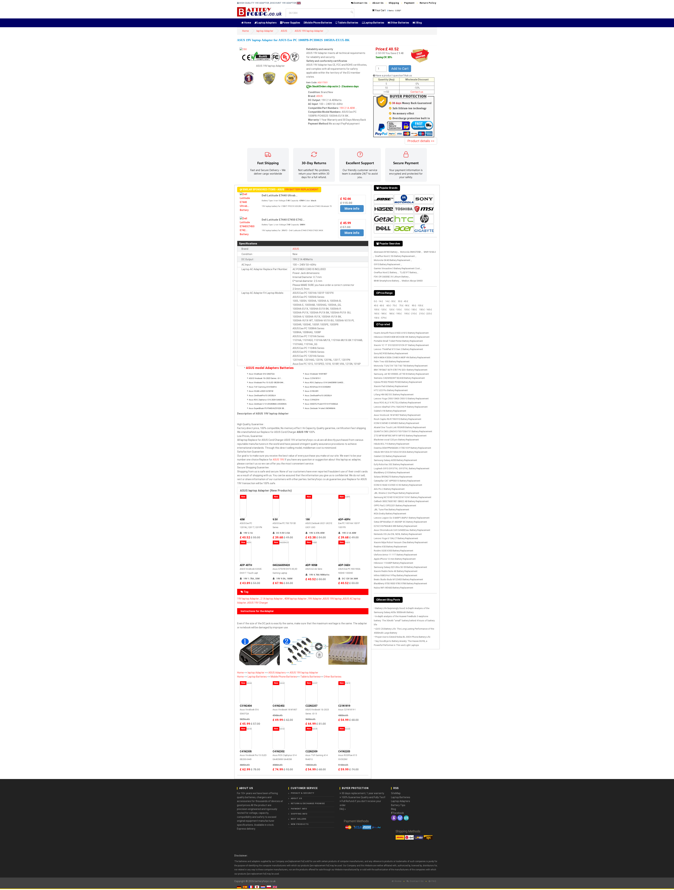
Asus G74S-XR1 (312, 391)
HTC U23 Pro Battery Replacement (391, 390)
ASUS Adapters (277, 672)
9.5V (275, 519)
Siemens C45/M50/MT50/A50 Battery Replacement (399, 378)
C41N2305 (246, 751)
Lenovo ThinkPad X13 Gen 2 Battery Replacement (398, 349)
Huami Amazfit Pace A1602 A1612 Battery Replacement (401, 333)
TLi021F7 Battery (408, 272)
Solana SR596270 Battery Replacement (393, 476)
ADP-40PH (344, 519)
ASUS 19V (278, 459)
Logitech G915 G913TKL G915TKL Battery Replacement (401, 468)
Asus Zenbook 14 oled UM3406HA (320, 408)
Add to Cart (399, 69)
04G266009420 (281, 565)
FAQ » (343, 809)
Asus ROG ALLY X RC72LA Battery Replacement (397, 402)
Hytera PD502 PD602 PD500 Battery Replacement (398, 382)
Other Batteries (400, 22)
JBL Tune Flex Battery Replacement (391, 509)
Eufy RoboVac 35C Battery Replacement (394, 464)
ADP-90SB (311, 565)
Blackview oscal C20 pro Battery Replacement (396, 439)
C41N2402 (279, 705)
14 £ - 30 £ (390, 301)
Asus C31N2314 (312, 400)
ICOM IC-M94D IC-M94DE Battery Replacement (396, 423)
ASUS (284, 31)
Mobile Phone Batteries (318, 22)
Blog (419, 22)
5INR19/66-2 (430, 252)
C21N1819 (344, 705)
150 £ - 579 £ (380, 317)
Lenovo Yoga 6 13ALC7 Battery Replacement (396, 538)
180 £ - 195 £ (395, 313)
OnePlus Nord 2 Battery (385, 272)
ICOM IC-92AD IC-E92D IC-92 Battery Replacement (398, 485)
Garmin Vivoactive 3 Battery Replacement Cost (397, 268)
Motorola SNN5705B (410, 252)
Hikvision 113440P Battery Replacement (393, 563)
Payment (409, 3)
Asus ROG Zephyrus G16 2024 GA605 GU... (268, 400)
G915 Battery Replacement (387, 264)
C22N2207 (311, 705)
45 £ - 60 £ (379, 305)
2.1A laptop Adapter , (272, 598)
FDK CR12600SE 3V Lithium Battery (391, 276)
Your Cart (380, 10)
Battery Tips (398, 805)
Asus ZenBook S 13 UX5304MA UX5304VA (267, 404)
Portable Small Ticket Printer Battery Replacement (398, 341)
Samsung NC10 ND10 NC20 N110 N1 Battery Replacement (402, 497)
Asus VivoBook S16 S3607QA (262, 374)
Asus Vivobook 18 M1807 (316, 374)
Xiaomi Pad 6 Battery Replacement (391, 386)
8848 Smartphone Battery (386, 280)
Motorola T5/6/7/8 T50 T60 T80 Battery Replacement (401, 365)
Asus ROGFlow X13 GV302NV (318, 387)
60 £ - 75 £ (391, 305)
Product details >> (420, 141)
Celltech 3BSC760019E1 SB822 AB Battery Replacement (401, 501)
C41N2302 (279, 751)
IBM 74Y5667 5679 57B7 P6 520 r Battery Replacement (400, 369)
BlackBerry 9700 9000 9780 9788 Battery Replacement (400, 583)
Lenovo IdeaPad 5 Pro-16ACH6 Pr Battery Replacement (401, 406)
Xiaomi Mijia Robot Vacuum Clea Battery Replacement (401, 542)
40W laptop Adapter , (296, 598)
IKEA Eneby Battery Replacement (390, 513)
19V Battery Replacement (302, 189)
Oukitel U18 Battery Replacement (390, 411)
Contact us (417, 91)
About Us (378, 3)
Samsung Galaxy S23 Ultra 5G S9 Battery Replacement (400, 567)
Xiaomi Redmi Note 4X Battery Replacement (395, 571)
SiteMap (396, 793)
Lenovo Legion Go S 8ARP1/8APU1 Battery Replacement (401, 517)
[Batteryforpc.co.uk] (259, 11)
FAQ (433, 881)
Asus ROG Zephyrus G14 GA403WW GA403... (325, 382)
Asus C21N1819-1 (313, 378)
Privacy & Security (302, 793)
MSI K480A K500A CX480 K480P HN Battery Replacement (402, 357)
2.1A (346, 108)
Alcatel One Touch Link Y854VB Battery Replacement (400, 427)
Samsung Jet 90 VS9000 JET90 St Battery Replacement (401, 374)
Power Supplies (291, 22)
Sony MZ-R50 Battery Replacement (391, 353)
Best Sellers (298, 819)
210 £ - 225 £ (425, 313)
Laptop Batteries (374, 22)
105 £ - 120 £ (380, 309)
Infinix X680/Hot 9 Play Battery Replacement (395, 575)
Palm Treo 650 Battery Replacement (391, 361)
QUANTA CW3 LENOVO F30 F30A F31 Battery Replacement (403, 431)
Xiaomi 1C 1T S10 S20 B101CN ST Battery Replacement (401, 345)
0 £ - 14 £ (378, 301)
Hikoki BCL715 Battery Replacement (391, 444)
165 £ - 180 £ (380, 313)
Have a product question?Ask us (394, 75)
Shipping (394, 3)
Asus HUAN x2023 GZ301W (261, 391)
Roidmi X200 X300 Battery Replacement (393, 550)
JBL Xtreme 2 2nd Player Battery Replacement (396, 493)
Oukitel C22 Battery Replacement (390, 456)
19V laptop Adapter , (248, 598)
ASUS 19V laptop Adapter (309, 31)
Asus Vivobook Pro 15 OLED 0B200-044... (267, 382)
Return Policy (428, 3)
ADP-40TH (246, 565)
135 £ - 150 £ (410, 309)
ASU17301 (323, 82)
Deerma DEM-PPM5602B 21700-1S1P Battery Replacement (402, 448)
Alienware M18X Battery (385, 252)
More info (352, 209)
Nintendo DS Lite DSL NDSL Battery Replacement (398, 534)
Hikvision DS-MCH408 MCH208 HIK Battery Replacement (401, 337)
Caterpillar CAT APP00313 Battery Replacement (397, 480)
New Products (300, 824)
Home (247, 22)
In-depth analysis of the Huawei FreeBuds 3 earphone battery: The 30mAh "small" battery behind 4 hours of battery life (404, 620)
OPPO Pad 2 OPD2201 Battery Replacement (395, 505)
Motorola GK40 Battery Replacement (392, 260)
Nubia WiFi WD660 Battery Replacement (393, 587)
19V (341, 108)
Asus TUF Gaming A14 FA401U (263, 387)
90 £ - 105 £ (417, 305)
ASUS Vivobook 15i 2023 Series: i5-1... (265, 378)
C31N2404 (246, 705)
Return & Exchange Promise (308, 803)
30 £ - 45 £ (403, 301)
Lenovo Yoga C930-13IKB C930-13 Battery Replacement (401, 398)
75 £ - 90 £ (404, 305)
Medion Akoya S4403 (412, 280)
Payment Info (299, 809)
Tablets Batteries (347, 22)
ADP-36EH (344, 565)
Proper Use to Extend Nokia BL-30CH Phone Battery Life (402, 637)
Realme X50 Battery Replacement (390, 546)
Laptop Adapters (267, 22)
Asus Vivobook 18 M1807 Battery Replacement (397, 415)
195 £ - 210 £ (410, 313)
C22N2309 (311, 751)
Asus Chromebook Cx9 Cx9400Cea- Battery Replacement (402, 530)
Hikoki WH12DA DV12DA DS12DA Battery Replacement (400, 452)
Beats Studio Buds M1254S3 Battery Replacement (398, 579)
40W (352, 108)
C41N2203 (344, 751)
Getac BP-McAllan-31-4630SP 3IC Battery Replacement (400, 522)
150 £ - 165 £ (425, 309)
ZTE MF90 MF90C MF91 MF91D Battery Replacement (400, 435)
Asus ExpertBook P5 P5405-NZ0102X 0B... (267, 408)
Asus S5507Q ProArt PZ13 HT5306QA (321, 404)
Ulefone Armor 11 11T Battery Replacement (395, 554)
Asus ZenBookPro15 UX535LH (262, 395)
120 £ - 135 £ (395, 309)
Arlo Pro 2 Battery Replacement (389, 489)
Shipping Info (299, 814)
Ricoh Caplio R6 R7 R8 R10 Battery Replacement (397, 419)
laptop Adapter (264, 31)
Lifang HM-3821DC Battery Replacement (394, 394)
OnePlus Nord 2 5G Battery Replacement (395, 256)
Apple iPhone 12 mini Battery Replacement (395, 559)
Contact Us (360, 3)
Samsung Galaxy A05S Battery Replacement (395, 460)
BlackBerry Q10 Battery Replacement (392, 472)
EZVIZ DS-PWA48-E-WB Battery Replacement (395, 526)
